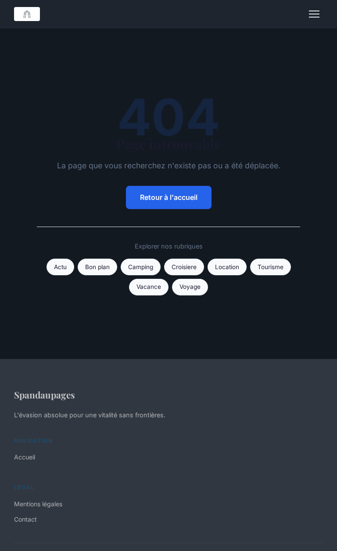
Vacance (148, 286)
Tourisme (270, 266)
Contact (25, 519)
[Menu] (314, 14)
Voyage (190, 286)
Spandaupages (44, 394)
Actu (60, 266)
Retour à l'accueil (168, 197)
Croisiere (184, 266)
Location (227, 266)
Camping (140, 266)
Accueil (24, 457)
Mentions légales (38, 504)
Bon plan (97, 266)
